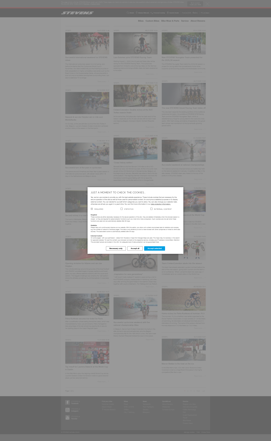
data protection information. (161, 204)
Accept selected (155, 248)
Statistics (129, 209)
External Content (163, 209)
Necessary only (115, 248)
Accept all (135, 248)
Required (98, 209)
